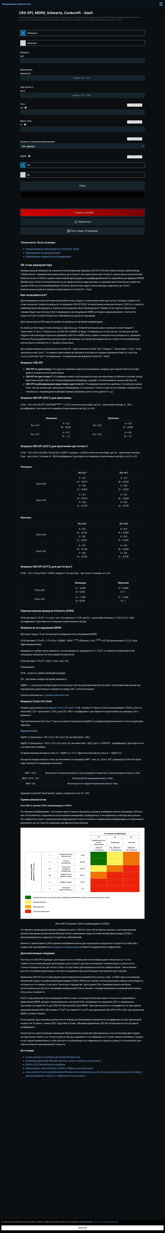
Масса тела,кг (26, 123)
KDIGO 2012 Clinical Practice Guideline (45, 1064)
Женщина (32, 33)
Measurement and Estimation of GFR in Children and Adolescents (59, 1068)
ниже (23, 356)
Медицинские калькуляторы (16, 4)
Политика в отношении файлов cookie (105, 1222)
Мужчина (32, 43)
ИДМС (23, 156)
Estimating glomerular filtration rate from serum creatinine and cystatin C (64, 1060)
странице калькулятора (56, 695)
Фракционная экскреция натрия (43, 252)
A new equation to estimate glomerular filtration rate (53, 1057)
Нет (29, 165)
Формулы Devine (28, 731)
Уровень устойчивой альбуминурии (37, 142)
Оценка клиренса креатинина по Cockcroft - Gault (52, 249)
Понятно (82, 1227)
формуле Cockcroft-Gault (60, 707)
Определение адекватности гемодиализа (48, 256)
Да (28, 175)
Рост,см (23, 106)
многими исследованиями (65, 947)
